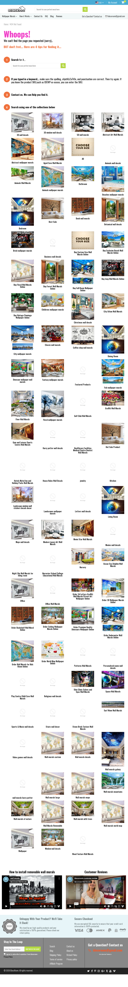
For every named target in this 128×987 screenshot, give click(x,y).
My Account (112, 2)
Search (52, 946)
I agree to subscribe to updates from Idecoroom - (21, 955)
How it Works (25, 16)
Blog (52, 16)
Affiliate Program (56, 963)
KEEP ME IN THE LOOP (32, 949)
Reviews (59, 16)
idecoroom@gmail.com (116, 16)
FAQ (46, 16)
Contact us (17, 95)
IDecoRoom (14, 970)
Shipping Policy (55, 955)
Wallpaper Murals (9, 16)
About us (69, 950)
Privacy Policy (8, 956)
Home (6, 24)
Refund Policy (71, 955)
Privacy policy (71, 959)
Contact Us (38, 16)
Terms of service (56, 959)
